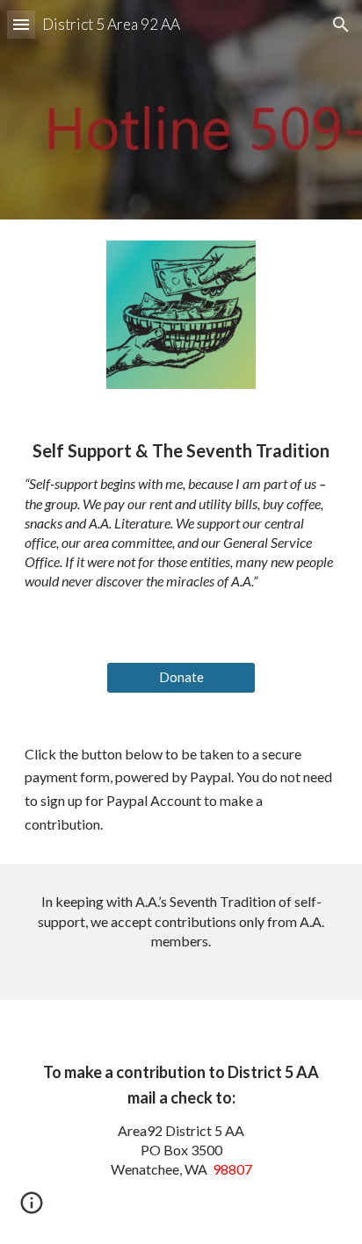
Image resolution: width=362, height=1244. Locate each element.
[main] (181, 525)
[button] (21, 24)
